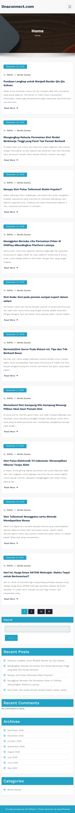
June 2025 (13, 762)
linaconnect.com (18, 6)
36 (41, 611)
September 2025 (16, 746)
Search (7, 619)
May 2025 (12, 768)
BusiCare (49, 809)
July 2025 (12, 757)
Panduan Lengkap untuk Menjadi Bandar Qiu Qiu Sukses (36, 660)
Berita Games (24, 75)
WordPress (30, 809)
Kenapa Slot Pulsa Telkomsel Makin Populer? (32, 189)
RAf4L (10, 75)
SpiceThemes (63, 809)
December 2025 (16, 730)
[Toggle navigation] (70, 6)
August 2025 (14, 752)
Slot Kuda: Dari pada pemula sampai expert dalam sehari (37, 690)
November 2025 (16, 736)
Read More (9, 108)
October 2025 (14, 741)
